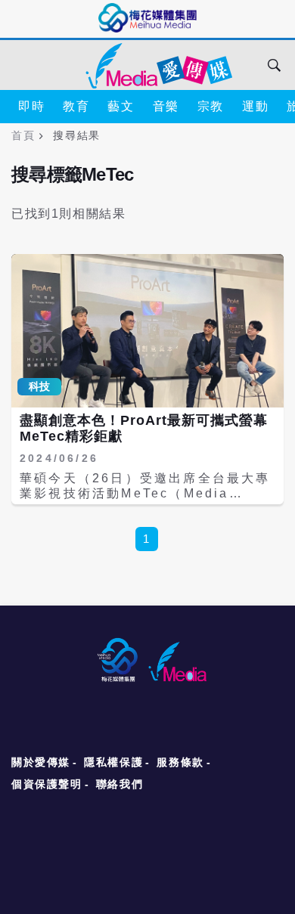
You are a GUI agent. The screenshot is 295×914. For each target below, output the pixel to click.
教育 (76, 106)
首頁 (23, 135)
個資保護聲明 (46, 784)
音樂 (166, 106)
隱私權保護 (113, 762)
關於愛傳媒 (40, 762)
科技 (39, 386)
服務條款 (180, 762)
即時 (31, 106)
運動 (255, 106)
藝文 (120, 106)
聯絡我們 (119, 784)
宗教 (210, 106)
